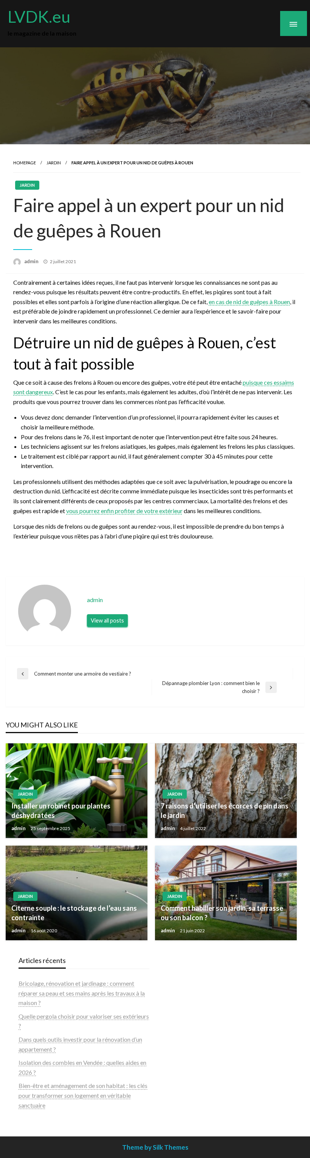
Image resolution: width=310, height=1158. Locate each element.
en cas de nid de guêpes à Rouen (249, 301)
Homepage (24, 162)
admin (32, 261)
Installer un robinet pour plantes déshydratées (60, 810)
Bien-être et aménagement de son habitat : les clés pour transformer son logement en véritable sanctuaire (83, 1095)
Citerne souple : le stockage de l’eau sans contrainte (74, 913)
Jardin (53, 162)
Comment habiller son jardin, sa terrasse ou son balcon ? (222, 913)
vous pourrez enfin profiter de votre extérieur (124, 510)
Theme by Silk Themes (155, 1147)
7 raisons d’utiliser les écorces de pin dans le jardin (224, 810)
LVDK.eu (39, 16)
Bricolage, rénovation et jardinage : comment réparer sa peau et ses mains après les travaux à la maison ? (82, 993)
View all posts (107, 620)
